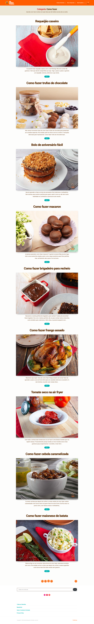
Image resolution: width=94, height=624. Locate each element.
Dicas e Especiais (70, 2)
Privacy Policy (20, 613)
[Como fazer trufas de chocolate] (47, 107)
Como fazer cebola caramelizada (47, 454)
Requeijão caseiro (47, 21)
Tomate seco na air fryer (47, 392)
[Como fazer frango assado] (47, 355)
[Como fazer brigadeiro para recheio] (47, 293)
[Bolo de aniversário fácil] (47, 169)
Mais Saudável (80, 2)
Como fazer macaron (47, 206)
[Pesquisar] (75, 589)
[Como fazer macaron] (47, 231)
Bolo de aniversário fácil (47, 145)
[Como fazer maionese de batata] (47, 540)
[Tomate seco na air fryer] (47, 417)
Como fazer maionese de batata (47, 516)
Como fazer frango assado (47, 330)
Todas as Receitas (60, 2)
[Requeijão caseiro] (47, 46)
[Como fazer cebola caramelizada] (47, 478)
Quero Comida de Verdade (23, 610)
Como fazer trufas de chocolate (47, 83)
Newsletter (19, 607)
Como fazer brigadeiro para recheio (47, 268)
